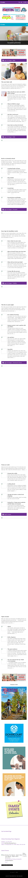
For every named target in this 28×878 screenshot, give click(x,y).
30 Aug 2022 (25, 856)
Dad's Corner (7, 514)
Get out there (10, 337)
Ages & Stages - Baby (9, 60)
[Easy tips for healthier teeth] (14, 221)
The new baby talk (6, 82)
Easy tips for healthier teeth (9, 231)
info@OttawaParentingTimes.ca (10, 843)
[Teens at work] (14, 414)
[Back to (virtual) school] (14, 148)
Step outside (10, 177)
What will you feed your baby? (15, 262)
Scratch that (10, 188)
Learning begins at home (13, 168)
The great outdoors (12, 649)
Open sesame (5, 616)
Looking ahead (11, 484)
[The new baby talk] (14, 72)
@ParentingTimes (7, 857)
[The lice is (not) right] (14, 294)
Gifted (9, 626)
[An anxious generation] (14, 35)
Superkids (10, 349)
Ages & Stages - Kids (9, 137)
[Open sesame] (14, 566)
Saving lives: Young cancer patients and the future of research (16, 503)
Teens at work (5, 465)
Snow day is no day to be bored (15, 125)
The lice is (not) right (7, 305)
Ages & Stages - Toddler (10, 283)
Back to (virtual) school (8, 158)
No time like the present (13, 271)
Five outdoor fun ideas (13, 314)
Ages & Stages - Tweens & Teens (13, 362)
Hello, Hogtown (11, 637)
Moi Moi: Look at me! (12, 114)
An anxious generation (14, 42)
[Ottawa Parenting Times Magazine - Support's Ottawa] (11, 854)
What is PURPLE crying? (13, 104)
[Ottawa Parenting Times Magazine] (14, 10)
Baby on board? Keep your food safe (16, 251)
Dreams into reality (12, 473)
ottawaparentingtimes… (17, 860)
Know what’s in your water (14, 241)
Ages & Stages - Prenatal (10, 209)
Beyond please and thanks (14, 197)
